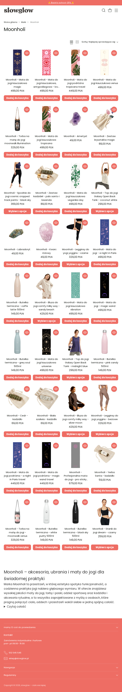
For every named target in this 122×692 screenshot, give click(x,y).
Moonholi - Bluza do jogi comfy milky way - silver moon (76, 419)
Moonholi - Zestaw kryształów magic (105, 137)
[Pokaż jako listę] (77, 42)
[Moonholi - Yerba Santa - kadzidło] (104, 455)
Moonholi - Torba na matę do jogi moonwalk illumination (17, 139)
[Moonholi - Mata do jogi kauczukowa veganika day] (75, 175)
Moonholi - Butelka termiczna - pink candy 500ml (104, 362)
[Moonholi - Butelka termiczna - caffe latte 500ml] (17, 285)
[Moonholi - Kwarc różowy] (46, 232)
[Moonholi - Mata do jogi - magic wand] (104, 285)
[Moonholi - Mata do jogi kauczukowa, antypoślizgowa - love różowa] (46, 62)
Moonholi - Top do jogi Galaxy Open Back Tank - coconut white (105, 196)
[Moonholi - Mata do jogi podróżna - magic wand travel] (46, 455)
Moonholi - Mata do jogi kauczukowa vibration (75, 306)
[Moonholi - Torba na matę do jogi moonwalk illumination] (17, 119)
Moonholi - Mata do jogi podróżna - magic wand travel (46, 476)
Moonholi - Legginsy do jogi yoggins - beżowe (104, 417)
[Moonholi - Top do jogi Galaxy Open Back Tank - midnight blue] (75, 341)
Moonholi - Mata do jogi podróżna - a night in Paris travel (17, 476)
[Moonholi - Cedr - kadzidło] (17, 398)
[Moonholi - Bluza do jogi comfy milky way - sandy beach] (46, 285)
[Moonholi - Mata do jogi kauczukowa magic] (17, 62)
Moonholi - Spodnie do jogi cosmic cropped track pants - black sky (17, 196)
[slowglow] (19, 10)
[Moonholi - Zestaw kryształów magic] (104, 119)
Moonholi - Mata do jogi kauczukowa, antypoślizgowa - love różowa (46, 85)
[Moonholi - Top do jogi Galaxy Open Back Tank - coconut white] (104, 175)
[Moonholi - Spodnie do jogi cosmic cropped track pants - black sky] (17, 175)
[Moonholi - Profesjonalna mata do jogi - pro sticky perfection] (75, 455)
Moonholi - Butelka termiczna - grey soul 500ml (17, 362)
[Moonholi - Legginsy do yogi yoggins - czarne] (75, 232)
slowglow (25, 685)
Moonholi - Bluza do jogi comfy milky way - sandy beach (47, 306)
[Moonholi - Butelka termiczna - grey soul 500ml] (17, 341)
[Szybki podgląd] (27, 53)
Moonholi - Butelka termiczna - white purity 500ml (46, 532)
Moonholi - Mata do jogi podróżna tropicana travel (75, 83)
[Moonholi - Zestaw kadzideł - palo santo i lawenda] (46, 175)
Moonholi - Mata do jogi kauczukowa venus (104, 81)
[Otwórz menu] (116, 10)
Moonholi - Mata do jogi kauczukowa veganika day (75, 196)
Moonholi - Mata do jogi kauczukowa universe (46, 362)
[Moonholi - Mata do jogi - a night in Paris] (104, 232)
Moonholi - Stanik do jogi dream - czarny (105, 530)
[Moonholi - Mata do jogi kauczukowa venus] (104, 62)
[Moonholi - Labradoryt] (17, 232)
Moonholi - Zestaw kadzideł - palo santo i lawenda (46, 196)
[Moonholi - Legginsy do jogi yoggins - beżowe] (104, 398)
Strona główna (10, 22)
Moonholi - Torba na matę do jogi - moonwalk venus (17, 532)
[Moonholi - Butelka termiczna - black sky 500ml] (75, 511)
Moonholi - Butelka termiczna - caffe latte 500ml (17, 306)
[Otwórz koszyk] (110, 10)
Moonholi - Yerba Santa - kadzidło (105, 474)
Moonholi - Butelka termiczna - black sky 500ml (75, 532)
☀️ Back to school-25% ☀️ (61, 2)
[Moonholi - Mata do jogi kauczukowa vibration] (75, 285)
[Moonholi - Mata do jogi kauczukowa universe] (46, 341)
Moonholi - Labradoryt (17, 249)
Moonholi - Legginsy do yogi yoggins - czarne (75, 251)
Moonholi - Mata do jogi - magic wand (104, 304)
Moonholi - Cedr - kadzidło (17, 417)
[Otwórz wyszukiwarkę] (103, 10)
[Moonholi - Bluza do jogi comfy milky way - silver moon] (75, 398)
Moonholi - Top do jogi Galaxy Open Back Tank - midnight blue (75, 362)
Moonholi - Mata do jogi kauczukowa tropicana (46, 139)
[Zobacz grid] (71, 42)
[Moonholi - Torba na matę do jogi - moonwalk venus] (17, 511)
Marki (23, 22)
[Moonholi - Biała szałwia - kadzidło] (46, 398)
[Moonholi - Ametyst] (75, 119)
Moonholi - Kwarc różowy (46, 251)
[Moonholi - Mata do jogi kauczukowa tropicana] (46, 119)
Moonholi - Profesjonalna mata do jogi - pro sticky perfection (75, 478)
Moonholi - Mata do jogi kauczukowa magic (17, 83)
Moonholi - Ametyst (75, 136)
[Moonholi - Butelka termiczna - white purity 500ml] (46, 511)
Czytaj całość (16, 606)
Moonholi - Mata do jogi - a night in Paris (104, 251)
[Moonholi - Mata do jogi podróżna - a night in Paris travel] (17, 455)
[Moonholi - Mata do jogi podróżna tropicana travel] (75, 62)
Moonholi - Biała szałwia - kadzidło (46, 417)
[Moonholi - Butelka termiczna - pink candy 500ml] (104, 341)
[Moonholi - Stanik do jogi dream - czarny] (104, 511)
